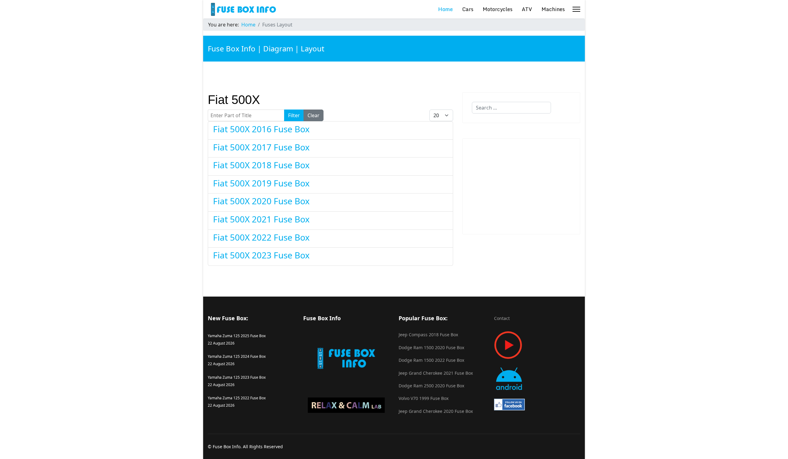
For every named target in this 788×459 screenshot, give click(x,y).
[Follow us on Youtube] (537, 345)
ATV (527, 9)
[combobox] (511, 108)
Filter (294, 115)
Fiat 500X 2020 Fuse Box (261, 201)
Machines (553, 9)
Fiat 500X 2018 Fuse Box (261, 165)
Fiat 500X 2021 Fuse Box (261, 219)
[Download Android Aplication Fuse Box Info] (537, 379)
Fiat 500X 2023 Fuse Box (261, 255)
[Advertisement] (521, 186)
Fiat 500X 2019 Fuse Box (261, 183)
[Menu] (576, 9)
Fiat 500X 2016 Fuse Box (261, 129)
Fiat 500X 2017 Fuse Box (261, 147)
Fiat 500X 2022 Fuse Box (261, 237)
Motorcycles (498, 9)
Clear (314, 115)
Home (445, 9)
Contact (502, 318)
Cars (467, 9)
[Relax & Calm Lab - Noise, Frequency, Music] (346, 405)
